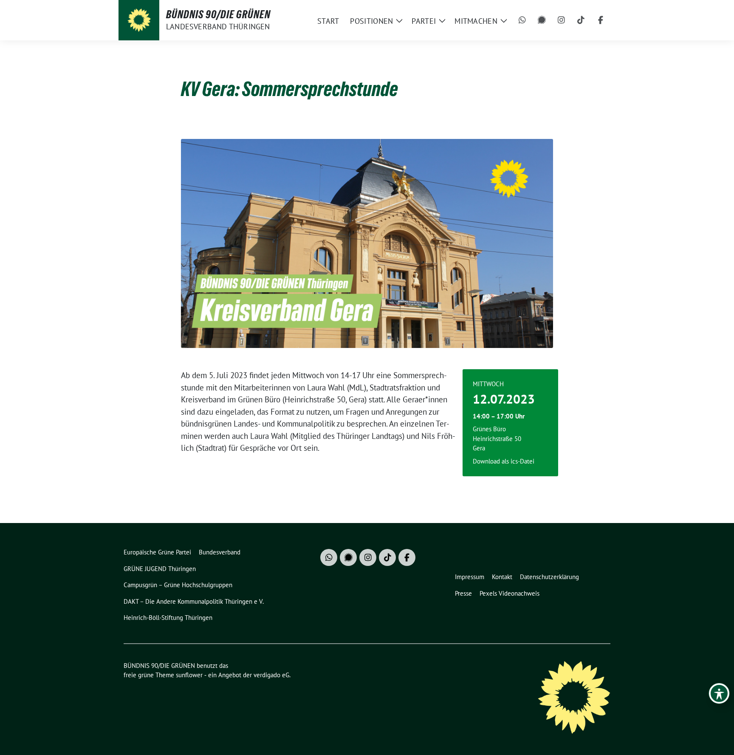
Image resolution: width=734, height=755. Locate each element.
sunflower (189, 675)
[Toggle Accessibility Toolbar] (719, 693)
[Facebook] (600, 20)
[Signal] (542, 20)
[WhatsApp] (522, 20)
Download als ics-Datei (503, 461)
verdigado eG (271, 675)
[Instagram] (561, 20)
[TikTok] (581, 20)
